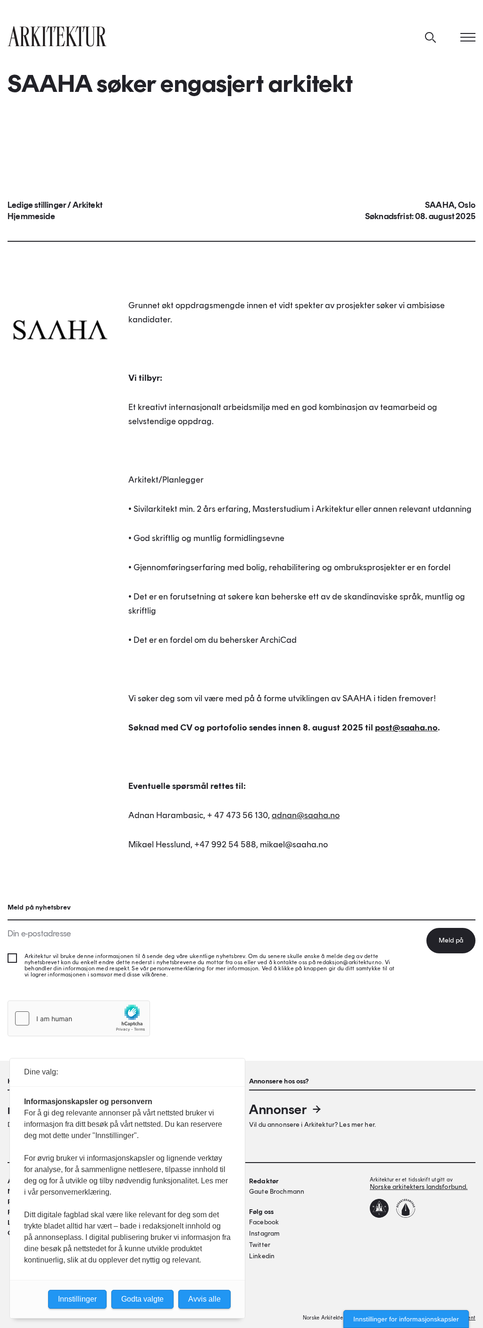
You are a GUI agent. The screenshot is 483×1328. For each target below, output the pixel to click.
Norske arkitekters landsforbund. (418, 1187)
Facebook (264, 1222)
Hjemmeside (31, 216)
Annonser (278, 1109)
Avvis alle (204, 1299)
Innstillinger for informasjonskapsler (406, 1319)
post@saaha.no (406, 727)
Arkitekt (87, 205)
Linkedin (262, 1256)
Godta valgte (142, 1299)
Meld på (451, 940)
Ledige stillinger (37, 205)
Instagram (264, 1234)
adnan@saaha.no (306, 815)
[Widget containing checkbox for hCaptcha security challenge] (79, 1018)
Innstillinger (77, 1299)
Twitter (259, 1245)
